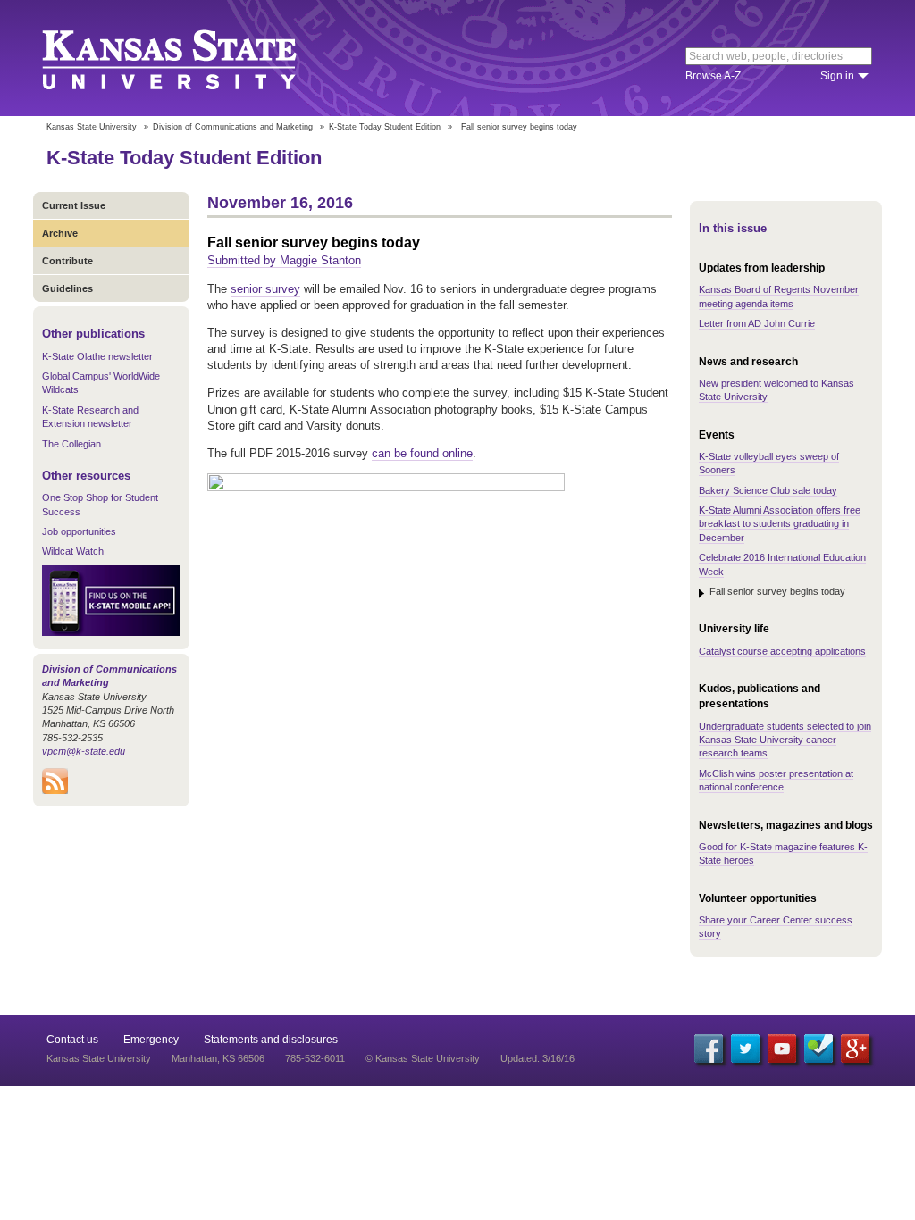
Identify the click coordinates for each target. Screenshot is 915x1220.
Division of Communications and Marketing (233, 126)
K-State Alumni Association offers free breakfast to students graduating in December (779, 524)
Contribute (67, 260)
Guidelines (67, 288)
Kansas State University (192, 58)
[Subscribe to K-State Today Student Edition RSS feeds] (55, 790)
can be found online (422, 453)
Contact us (72, 1039)
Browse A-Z (713, 76)
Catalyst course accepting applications (782, 651)
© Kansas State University (422, 1058)
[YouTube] (782, 1048)
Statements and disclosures (271, 1039)
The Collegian (71, 444)
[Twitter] (745, 1048)
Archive (60, 233)
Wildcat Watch (73, 551)
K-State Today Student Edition (385, 126)
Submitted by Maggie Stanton (284, 260)
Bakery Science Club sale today (768, 490)
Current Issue (73, 205)
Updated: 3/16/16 (537, 1058)
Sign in (837, 76)
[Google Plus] (855, 1048)
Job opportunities (79, 531)
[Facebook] (708, 1048)
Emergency (151, 1039)
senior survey (265, 289)
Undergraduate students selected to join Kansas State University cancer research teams (785, 740)
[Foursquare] (818, 1048)
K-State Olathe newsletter (97, 356)
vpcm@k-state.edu (83, 751)
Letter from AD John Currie (757, 323)
